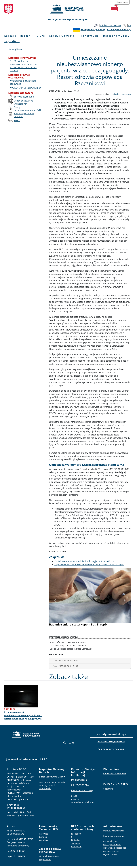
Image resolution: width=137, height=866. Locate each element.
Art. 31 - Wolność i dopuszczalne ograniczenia (23, 62)
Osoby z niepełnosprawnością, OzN (27, 109)
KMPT (17, 120)
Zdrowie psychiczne (24, 96)
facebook (126, 94)
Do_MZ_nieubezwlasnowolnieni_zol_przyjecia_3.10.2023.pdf (84, 561)
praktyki (75, 799)
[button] (55, 600)
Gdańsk (43, 836)
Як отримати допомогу (111, 741)
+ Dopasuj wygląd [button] (121, 2)
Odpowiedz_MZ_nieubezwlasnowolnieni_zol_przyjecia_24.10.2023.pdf (89, 564)
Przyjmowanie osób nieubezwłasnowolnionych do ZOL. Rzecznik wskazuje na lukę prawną (23, 715)
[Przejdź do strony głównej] (68, 9)
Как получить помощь (111, 748)
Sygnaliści (12, 41)
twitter (117, 94)
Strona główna (15, 49)
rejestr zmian (110, 854)
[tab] (90, 660)
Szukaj (96, 25)
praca (74, 795)
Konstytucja (90, 35)
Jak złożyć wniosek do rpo (111, 734)
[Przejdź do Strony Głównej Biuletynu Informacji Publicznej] (114, 8)
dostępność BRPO (112, 844)
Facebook (76, 833)
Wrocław (43, 840)
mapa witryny (110, 841)
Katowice (43, 833)
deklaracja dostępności (115, 847)
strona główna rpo (26, 735)
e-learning (108, 788)
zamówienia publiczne (82, 802)
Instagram (76, 846)
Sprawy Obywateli (63, 35)
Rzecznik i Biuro (32, 35)
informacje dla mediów (114, 773)
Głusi (125, 25)
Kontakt (10, 35)
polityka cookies (111, 851)
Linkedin (75, 840)
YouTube (75, 843)
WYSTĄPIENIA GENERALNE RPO (25, 87)
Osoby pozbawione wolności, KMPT (23, 102)
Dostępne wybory (116, 35)
